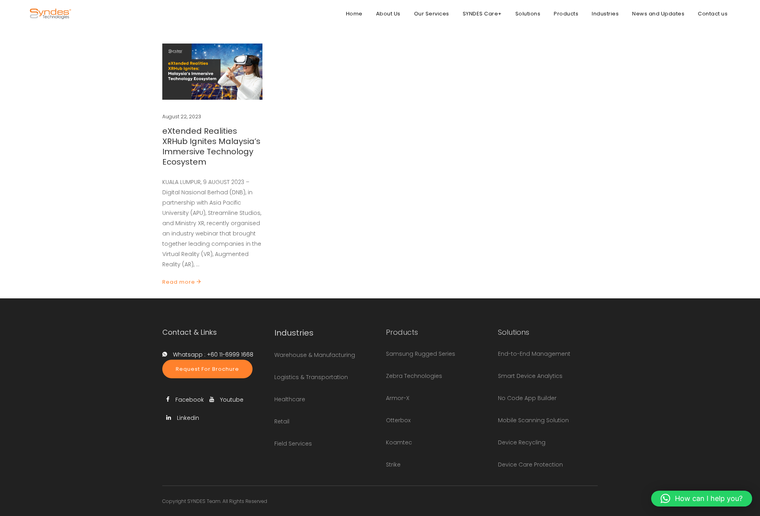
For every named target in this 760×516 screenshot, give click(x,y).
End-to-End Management (534, 354)
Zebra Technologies (414, 376)
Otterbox (398, 420)
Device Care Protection (530, 465)
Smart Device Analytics (530, 376)
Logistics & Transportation (311, 377)
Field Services (293, 444)
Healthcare (289, 399)
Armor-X (397, 398)
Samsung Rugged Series (420, 354)
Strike (393, 465)
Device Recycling (521, 442)
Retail (281, 421)
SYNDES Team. (204, 501)
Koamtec (399, 442)
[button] (701, 499)
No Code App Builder (527, 398)
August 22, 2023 (181, 116)
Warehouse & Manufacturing (314, 355)
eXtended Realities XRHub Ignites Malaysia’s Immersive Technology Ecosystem (211, 146)
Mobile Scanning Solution (533, 420)
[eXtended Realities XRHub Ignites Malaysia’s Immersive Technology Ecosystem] (212, 72)
